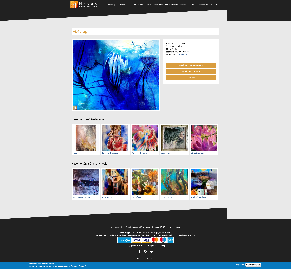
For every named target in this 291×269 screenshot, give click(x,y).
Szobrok (133, 5)
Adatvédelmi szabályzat (121, 227)
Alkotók (148, 5)
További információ (78, 266)
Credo (140, 5)
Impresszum (175, 227)
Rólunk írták (214, 5)
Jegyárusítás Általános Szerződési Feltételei (150, 227)
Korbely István (183, 54)
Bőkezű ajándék (197, 153)
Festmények (122, 5)
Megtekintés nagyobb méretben (191, 65)
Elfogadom (239, 265)
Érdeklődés (191, 77)
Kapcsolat (192, 5)
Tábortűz (76, 153)
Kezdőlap (111, 5)
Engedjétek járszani (110, 153)
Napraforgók (137, 197)
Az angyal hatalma (139, 153)
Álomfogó (165, 153)
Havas (88, 4)
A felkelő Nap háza (198, 197)
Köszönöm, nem (253, 265)
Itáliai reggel (107, 197)
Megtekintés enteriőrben (191, 71)
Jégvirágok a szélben (81, 197)
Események (203, 5)
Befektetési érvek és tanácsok (166, 5)
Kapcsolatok (166, 197)
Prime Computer (152, 259)
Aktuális (183, 5)
